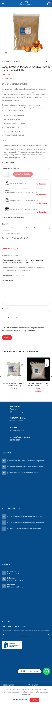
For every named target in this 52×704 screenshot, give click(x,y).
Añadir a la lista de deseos (14, 217)
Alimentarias (15, 228)
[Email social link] (18, 238)
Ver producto (22, 365)
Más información (20, 700)
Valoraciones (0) (10, 249)
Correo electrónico (9, 318)
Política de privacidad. (40, 631)
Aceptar (34, 700)
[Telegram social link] (27, 238)
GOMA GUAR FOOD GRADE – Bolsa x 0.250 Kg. (13, 384)
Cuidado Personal (13, 62)
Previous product (44, 61)
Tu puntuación (8, 275)
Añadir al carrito (22, 174)
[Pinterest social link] (21, 238)
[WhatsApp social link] (24, 238)
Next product (49, 61)
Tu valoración (7, 280)
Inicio (4, 62)
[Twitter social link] (15, 238)
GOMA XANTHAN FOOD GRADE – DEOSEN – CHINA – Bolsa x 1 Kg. (38, 385)
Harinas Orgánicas (42, 228)
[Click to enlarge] (6, 53)
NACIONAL (16, 234)
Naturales (5, 230)
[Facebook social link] (12, 238)
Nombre (5, 308)
